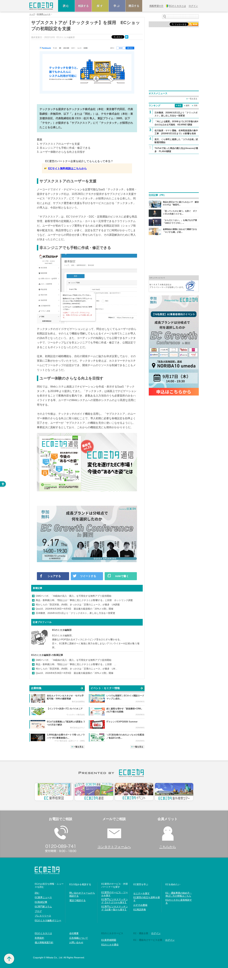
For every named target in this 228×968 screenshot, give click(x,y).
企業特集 (36, 688)
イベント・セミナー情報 (105, 688)
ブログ (38, 911)
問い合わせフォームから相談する (82, 894)
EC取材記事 (41, 902)
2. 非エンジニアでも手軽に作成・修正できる (63, 147)
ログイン (156, 933)
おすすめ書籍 (140, 905)
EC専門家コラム (43, 906)
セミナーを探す (141, 893)
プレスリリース (43, 915)
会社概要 (74, 933)
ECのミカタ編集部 (62, 630)
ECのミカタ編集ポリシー (48, 920)
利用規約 (39, 938)
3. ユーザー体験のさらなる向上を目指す (61, 151)
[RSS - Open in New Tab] (193, 24)
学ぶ (117, 5)
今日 (179, 106)
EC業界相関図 (108, 940)
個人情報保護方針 (44, 942)
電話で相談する (77, 900)
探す (100, 5)
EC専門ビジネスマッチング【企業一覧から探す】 (114, 908)
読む (66, 5)
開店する (134, 5)
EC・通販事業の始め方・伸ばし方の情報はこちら (178, 894)
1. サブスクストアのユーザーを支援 (58, 143)
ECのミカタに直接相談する (178, 901)
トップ (32, 14)
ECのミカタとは (43, 933)
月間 (195, 106)
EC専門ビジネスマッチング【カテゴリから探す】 (114, 901)
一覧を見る (78, 747)
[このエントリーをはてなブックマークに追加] (127, 36)
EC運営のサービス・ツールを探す (114, 894)
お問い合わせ (76, 942)
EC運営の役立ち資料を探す (146, 899)
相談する (83, 5)
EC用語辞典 (139, 909)
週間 (187, 106)
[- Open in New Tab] (174, 283)
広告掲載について (78, 938)
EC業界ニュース (43, 14)
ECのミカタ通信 (110, 944)
